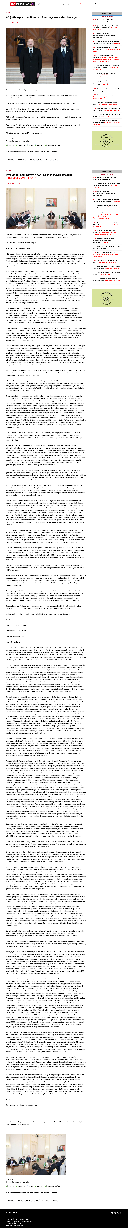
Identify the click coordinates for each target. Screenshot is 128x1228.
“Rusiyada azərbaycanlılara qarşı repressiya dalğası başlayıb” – (107, 42)
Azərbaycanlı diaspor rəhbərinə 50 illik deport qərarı (107, 49)
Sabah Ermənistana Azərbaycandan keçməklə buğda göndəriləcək (104, 35)
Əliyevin (28, 1200)
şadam (38, 90)
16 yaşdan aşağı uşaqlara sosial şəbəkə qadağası (106, 122)
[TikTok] (121, 1213)
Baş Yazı (8, 170)
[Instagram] (115, 1213)
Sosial (8, 13)
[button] (7, 4)
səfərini (48, 159)
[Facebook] (112, 1213)
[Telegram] (118, 1213)
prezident (45, 1200)
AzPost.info (11, 1212)
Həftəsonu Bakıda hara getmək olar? (105, 103)
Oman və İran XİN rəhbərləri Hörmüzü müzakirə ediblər (104, 21)
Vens (55, 159)
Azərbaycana (21, 159)
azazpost (10, 159)
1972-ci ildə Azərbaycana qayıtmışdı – (106, 58)
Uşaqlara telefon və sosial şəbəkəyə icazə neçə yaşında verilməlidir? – (103, 83)
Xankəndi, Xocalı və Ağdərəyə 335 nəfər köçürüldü (106, 109)
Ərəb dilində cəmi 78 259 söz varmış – (105, 75)
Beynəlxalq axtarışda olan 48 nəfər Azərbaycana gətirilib (106, 90)
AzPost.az (10, 139)
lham (36, 1200)
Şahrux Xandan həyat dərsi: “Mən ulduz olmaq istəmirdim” (106, 27)
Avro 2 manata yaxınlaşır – (106, 96)
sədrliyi (55, 1200)
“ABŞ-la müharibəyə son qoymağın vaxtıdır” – (106, 115)
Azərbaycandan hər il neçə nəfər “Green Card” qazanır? (106, 67)
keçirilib (66, 237)
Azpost (32, 159)
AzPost (57, 145)
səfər (39, 159)
